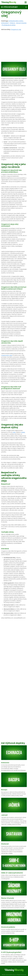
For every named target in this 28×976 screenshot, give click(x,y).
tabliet (23, 432)
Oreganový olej (16, 29)
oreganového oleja (6, 355)
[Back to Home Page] (8, 2)
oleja (14, 432)
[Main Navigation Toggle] (25, 2)
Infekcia (12, 23)
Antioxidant (5, 23)
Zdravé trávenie (21, 23)
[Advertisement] (14, 47)
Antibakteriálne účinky (16, 21)
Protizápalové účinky (9, 25)
